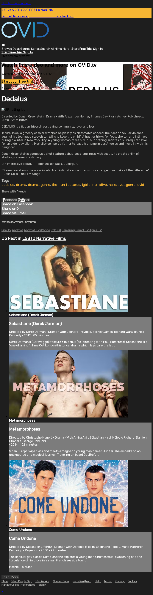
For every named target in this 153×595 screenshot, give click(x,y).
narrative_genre (122, 185)
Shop (4, 581)
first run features (66, 185)
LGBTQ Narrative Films (44, 238)
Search (45, 49)
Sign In (28, 52)
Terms (108, 581)
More (66, 49)
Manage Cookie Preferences (18, 584)
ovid (140, 185)
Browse (7, 49)
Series (35, 49)
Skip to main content (16, 3)
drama (21, 185)
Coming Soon (61, 581)
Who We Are (42, 581)
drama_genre (39, 185)
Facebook (9, 200)
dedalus (7, 185)
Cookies (132, 581)
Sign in (98, 49)
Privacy (120, 581)
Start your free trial (17, 81)
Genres (25, 49)
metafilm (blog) (82, 581)
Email (25, 200)
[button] (3, 45)
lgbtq (86, 185)
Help (98, 581)
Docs (16, 49)
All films (56, 49)
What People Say (21, 581)
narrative (99, 185)
